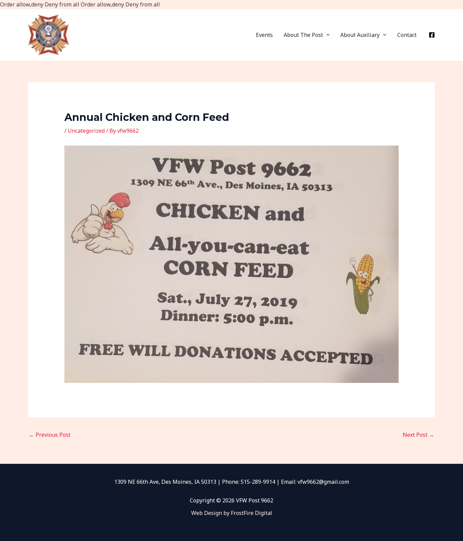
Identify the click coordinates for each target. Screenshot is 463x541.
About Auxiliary (360, 35)
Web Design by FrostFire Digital (231, 513)
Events (264, 35)
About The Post (303, 35)
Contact (407, 35)
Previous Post (50, 434)
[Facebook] (432, 35)
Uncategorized (86, 130)
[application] (326, 35)
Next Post (418, 434)
